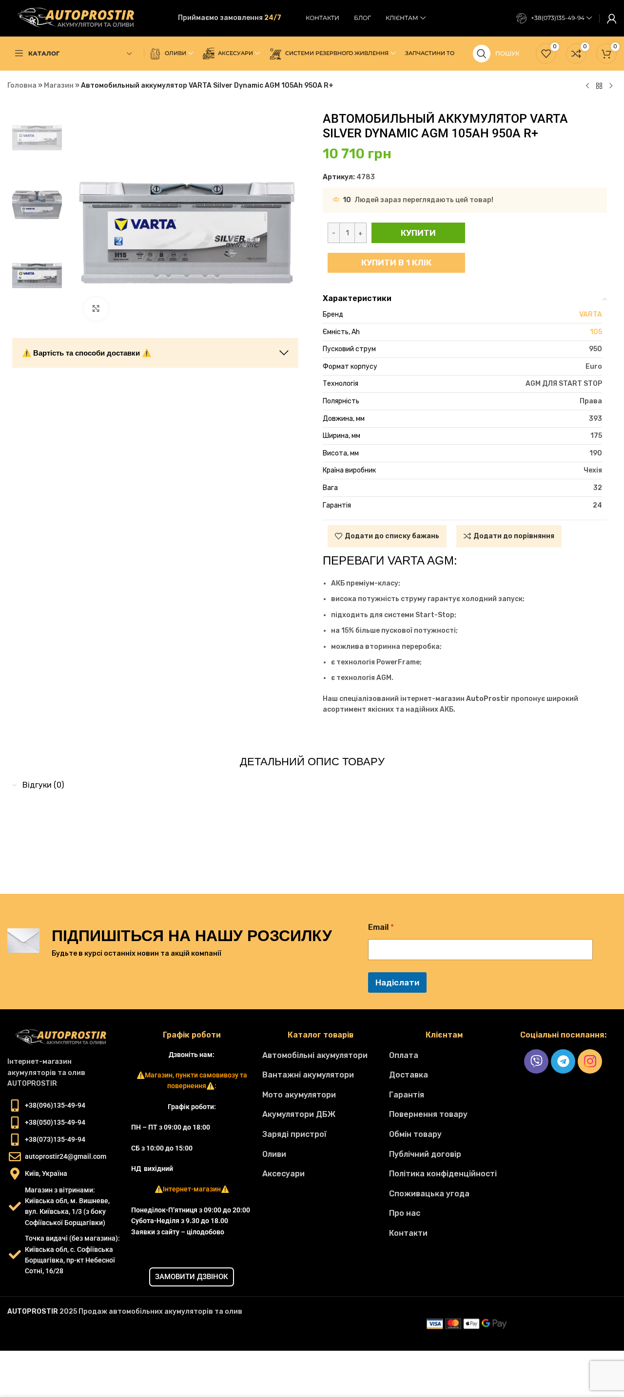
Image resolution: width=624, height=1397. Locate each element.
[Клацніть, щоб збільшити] (96, 309)
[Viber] (536, 1061)
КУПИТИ (418, 233)
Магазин (59, 85)
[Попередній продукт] (587, 86)
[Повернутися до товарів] (599, 86)
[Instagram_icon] (590, 1061)
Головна (22, 85)
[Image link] (64, 1037)
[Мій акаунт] (612, 18)
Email (381, 927)
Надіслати (397, 982)
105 (596, 332)
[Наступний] (611, 86)
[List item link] (320, 1055)
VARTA (590, 314)
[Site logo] (80, 18)
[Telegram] (563, 1061)
